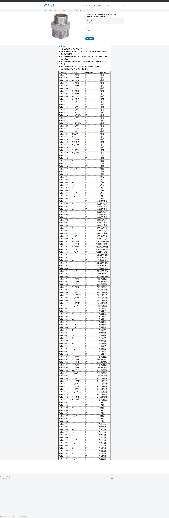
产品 (45, 10)
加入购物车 (90, 39)
